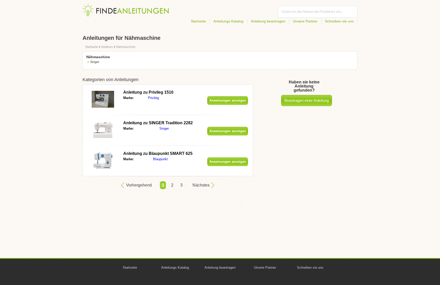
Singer (94, 62)
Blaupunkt (160, 159)
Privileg (153, 98)
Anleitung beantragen (268, 21)
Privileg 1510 (148, 92)
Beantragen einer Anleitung (306, 100)
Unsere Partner (305, 21)
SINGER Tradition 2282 (158, 123)
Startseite (198, 21)
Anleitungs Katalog (228, 21)
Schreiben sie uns (339, 21)
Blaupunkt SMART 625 (158, 153)
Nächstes (201, 185)
